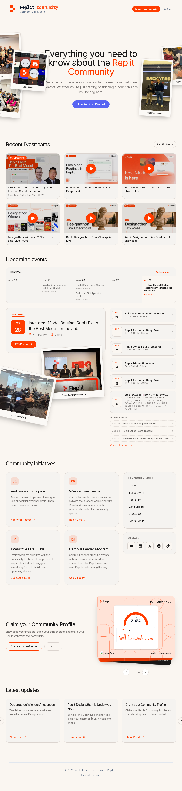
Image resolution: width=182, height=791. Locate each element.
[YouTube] (131, 546)
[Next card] (145, 672)
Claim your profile (22, 646)
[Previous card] (126, 672)
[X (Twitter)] (150, 546)
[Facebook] (159, 546)
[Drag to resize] (170, 116)
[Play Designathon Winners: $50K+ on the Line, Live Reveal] (33, 218)
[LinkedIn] (140, 546)
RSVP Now (21, 344)
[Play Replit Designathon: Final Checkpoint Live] (91, 218)
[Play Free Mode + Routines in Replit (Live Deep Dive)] (91, 169)
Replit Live (163, 144)
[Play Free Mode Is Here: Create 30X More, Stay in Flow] (149, 169)
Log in (53, 646)
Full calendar (162, 272)
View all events (119, 445)
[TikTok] (168, 546)
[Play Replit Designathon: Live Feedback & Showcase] (149, 218)
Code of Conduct (91, 775)
